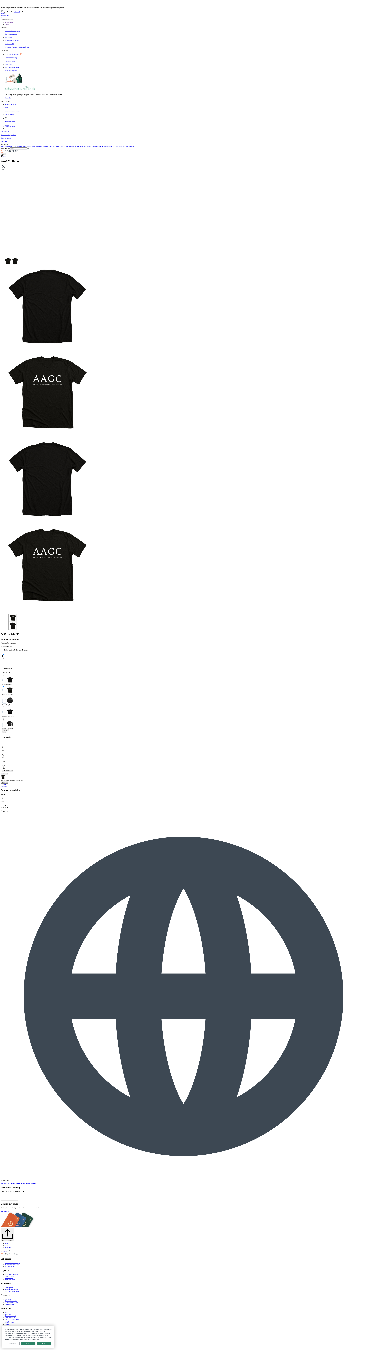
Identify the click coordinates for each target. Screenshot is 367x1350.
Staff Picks (4, 146)
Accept (44, 1343)
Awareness (42, 146)
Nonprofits (102, 146)
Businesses (48, 146)
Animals (25, 146)
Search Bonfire (5, 148)
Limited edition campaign (12, 1263)
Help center (8, 1314)
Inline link (17, 12)
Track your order (10, 126)
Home (6, 1243)
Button (3, 13)
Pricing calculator (10, 1317)
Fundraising (68, 146)
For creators (8, 1299)
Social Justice (114, 146)
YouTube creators (10, 1304)
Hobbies (74, 146)
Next (4, 732)
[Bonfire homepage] (9, 152)
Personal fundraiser (10, 1266)
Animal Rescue (18, 146)
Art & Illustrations (33, 146)
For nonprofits (9, 1287)
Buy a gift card (5, 1211)
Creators (62, 146)
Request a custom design (12, 1319)
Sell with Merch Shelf (11, 1302)
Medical (96, 146)
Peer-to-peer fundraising (12, 1291)
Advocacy (10, 146)
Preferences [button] (35, 1339)
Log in (7, 125)
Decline (28, 1343)
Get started (4, 1251)
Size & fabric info (8, 770)
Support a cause (9, 1276)
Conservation (56, 146)
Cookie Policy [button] (42, 1337)
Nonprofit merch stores (11, 1289)
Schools (108, 146)
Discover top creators (11, 1301)
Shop (6, 1245)
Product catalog (9, 1278)
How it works (9, 22)
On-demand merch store (12, 1264)
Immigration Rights (88, 146)
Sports (132, 146)
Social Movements (124, 146)
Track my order (9, 1323)
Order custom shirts (10, 1316)
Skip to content (5, 15)
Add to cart (5, 774)
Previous (5, 730)
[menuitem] (1, 17)
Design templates (10, 1279)
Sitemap (7, 1324)
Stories (7, 1321)
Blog (6, 1312)
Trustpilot (3, 784)
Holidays (80, 146)
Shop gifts (8, 98)
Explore (7, 24)
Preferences (12, 1343)
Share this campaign (7, 1240)
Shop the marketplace (11, 1274)
